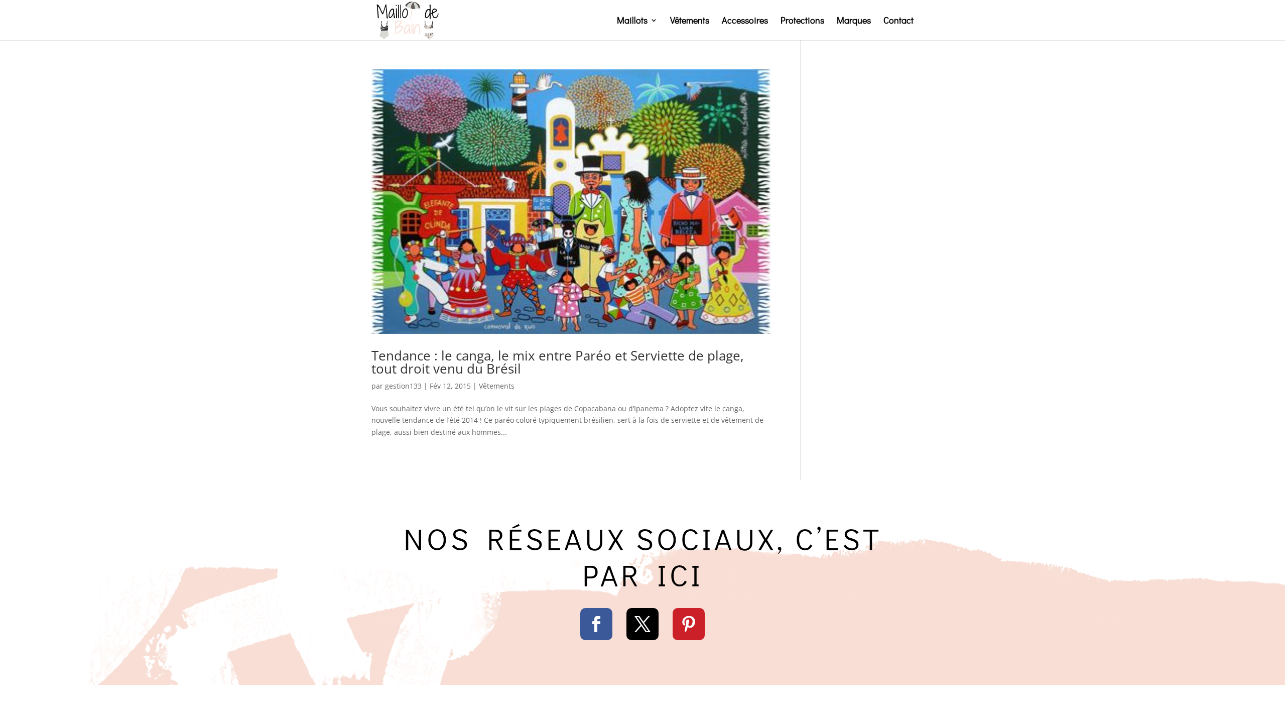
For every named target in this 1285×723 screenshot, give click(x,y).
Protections (802, 21)
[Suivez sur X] (642, 624)
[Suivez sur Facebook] (596, 624)
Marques (854, 21)
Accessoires (745, 21)
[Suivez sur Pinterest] (689, 624)
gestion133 (403, 386)
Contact (898, 21)
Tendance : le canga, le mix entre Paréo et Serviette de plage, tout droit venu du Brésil (557, 362)
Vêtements (689, 21)
